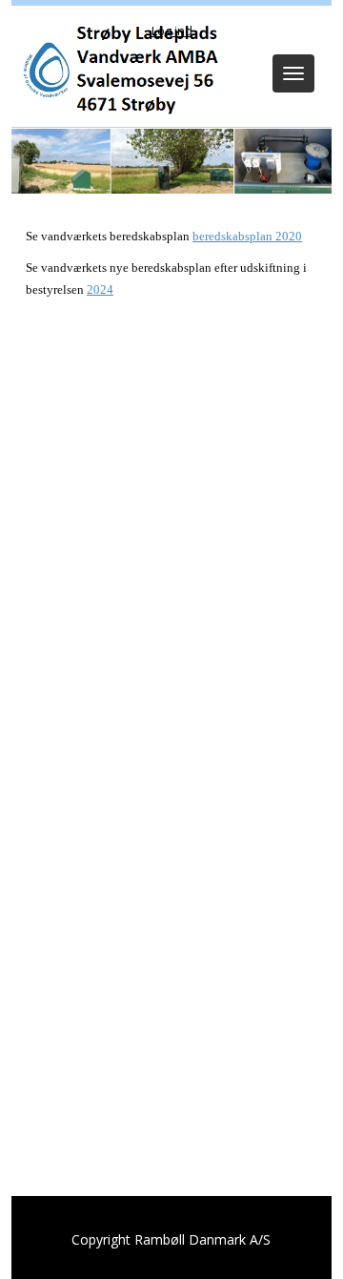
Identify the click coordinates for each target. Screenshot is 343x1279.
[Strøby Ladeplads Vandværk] (118, 70)
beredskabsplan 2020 (247, 236)
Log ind (171, 30)
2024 (100, 289)
